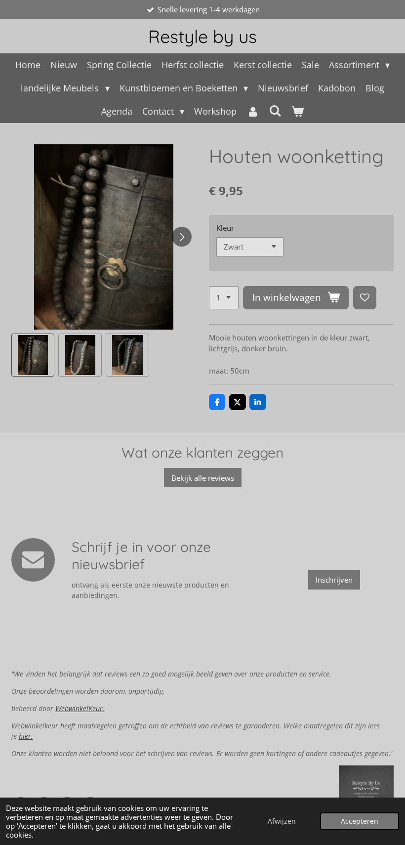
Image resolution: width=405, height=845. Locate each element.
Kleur (225, 228)
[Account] (253, 111)
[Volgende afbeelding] (182, 237)
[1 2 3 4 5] (224, 297)
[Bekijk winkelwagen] (297, 111)
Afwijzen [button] (282, 821)
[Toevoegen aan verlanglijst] (364, 297)
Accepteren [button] (359, 821)
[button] (33, 355)
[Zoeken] (275, 111)
